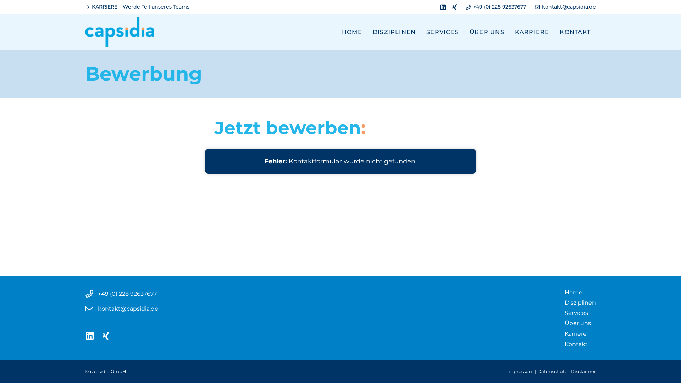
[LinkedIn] (443, 7)
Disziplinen (580, 302)
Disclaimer (583, 371)
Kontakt (576, 344)
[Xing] (454, 7)
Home (573, 292)
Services (576, 312)
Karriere (576, 333)
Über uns (578, 323)
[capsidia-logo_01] (119, 32)
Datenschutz (552, 371)
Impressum (520, 371)
